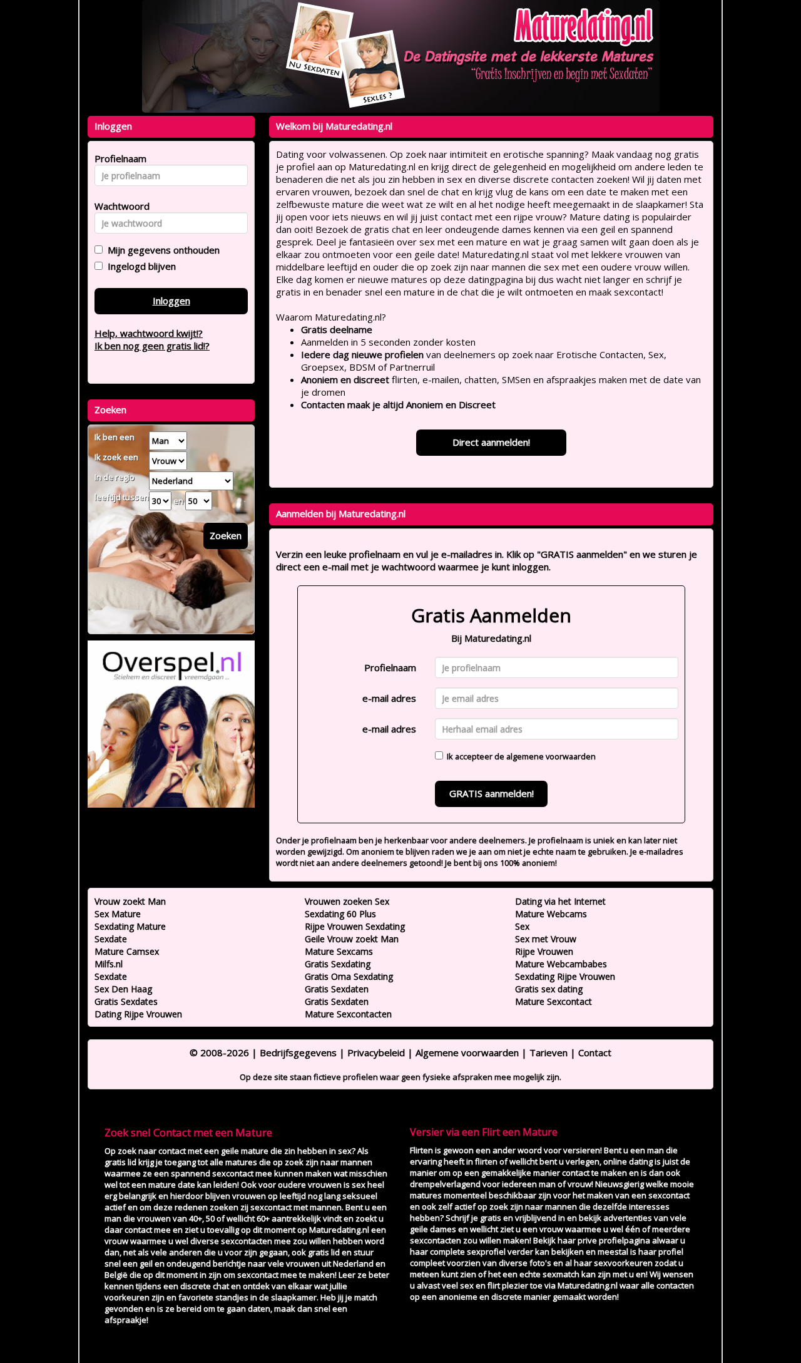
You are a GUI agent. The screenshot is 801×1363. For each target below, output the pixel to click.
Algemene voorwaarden (467, 1052)
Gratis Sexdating (337, 964)
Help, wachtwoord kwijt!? (148, 333)
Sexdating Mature (130, 926)
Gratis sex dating (549, 989)
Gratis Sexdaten (337, 989)
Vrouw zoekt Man (130, 901)
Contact (594, 1052)
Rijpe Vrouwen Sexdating (355, 926)
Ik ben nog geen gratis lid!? (152, 345)
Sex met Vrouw (545, 939)
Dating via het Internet (560, 901)
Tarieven (548, 1052)
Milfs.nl (108, 964)
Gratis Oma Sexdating (349, 976)
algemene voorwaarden (551, 756)
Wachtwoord (118, 206)
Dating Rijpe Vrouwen (138, 1014)
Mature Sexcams (339, 951)
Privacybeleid (376, 1052)
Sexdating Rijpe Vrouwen (565, 976)
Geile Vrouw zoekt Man (352, 939)
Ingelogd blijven (139, 266)
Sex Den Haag (123, 989)
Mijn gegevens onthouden (161, 250)
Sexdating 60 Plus (340, 914)
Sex (522, 926)
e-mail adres (389, 698)
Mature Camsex (126, 951)
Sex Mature (117, 914)
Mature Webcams (551, 914)
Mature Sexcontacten (348, 1014)
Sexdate (110, 939)
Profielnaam (390, 667)
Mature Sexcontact (553, 1001)
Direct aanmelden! (491, 442)
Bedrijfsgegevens (298, 1052)
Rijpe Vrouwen (544, 951)
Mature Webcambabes (561, 964)
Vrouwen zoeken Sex (347, 901)
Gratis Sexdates (126, 1001)
